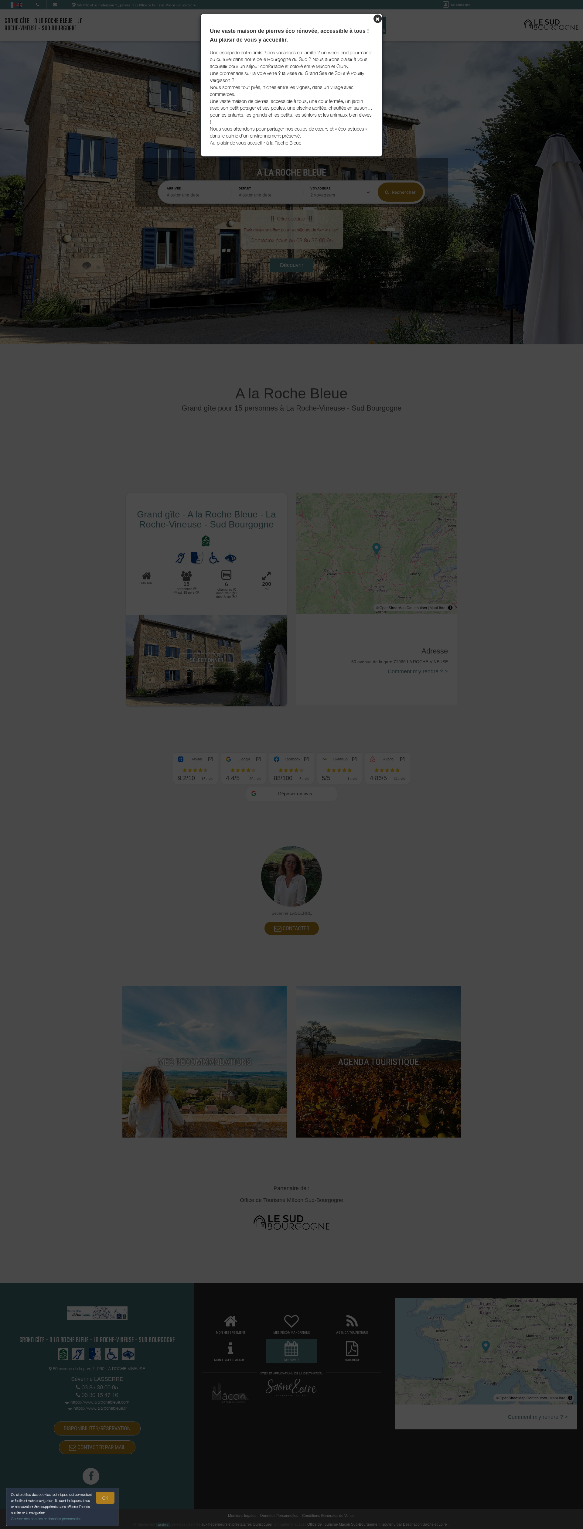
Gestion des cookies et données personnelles (46, 1519)
